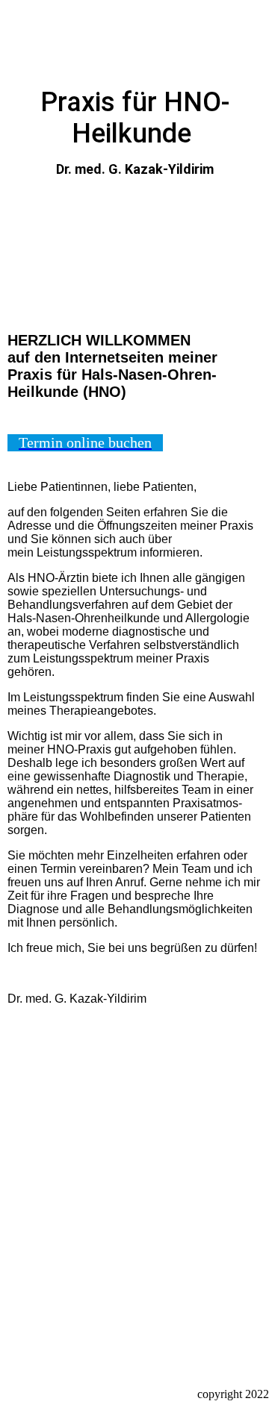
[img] (135, 43)
